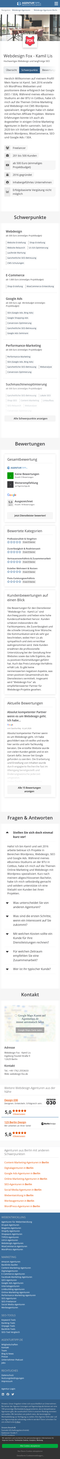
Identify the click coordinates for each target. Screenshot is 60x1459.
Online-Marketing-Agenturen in (25, 1178)
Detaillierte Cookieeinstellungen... (30, 1455)
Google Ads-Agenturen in (22, 1173)
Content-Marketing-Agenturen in (26, 1162)
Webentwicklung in (18, 1195)
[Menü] (56, 4)
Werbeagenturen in (19, 1200)
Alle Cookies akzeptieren (30, 1446)
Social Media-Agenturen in (23, 1189)
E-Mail (17, 1422)
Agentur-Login (8, 1388)
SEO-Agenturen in (18, 1184)
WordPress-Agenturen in (22, 1206)
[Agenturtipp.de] (29, 4)
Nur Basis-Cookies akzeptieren (30, 1451)
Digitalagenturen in (18, 1168)
